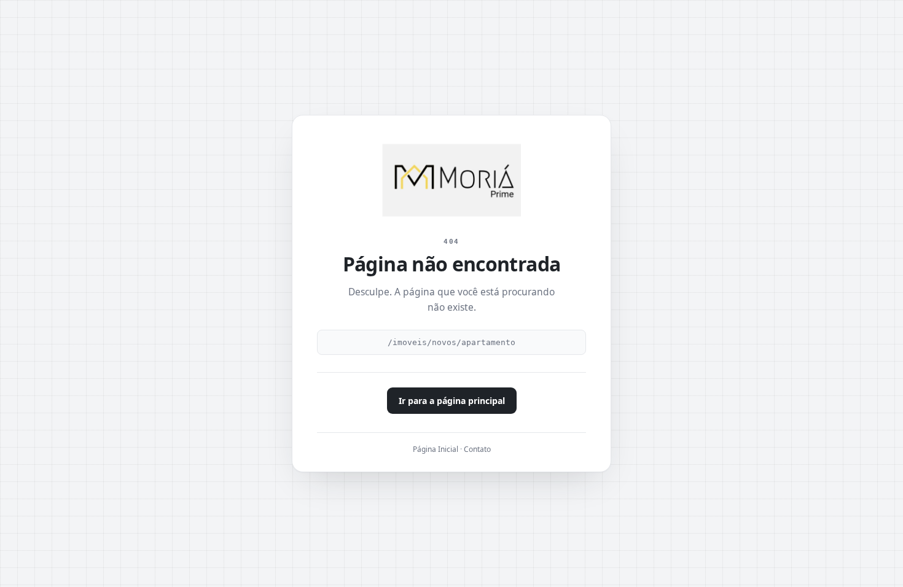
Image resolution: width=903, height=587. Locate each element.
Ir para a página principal (452, 400)
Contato (477, 449)
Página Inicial (435, 449)
